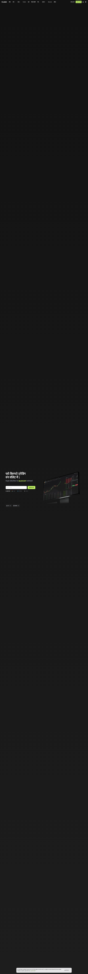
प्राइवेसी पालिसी (32, 970)
